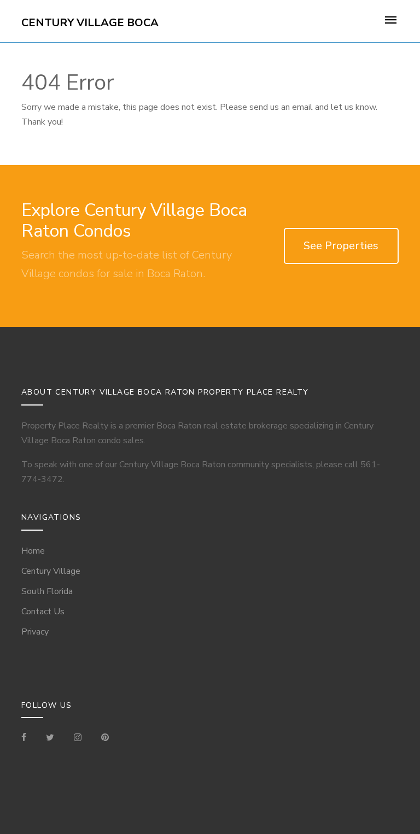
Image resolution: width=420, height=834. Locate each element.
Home (33, 551)
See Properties (341, 245)
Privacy (35, 632)
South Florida (47, 591)
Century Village (50, 571)
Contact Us (43, 612)
